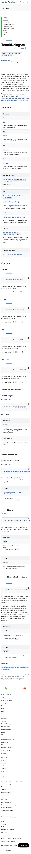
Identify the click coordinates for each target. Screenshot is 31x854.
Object (10, 55)
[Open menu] (2, 2)
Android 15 (4, 766)
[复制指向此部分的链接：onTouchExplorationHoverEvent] (3, 579)
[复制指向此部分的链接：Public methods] (18, 455)
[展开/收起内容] (9, 18)
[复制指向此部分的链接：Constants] (13, 263)
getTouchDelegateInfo (10, 202)
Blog (2, 711)
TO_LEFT (5, 149)
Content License (21, 676)
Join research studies (7, 810)
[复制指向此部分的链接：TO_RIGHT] (11, 360)
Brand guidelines (17, 838)
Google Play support (6, 807)
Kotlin (22, 48)
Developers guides (6, 786)
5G (2, 735)
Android (3, 697)
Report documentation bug (8, 805)
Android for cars (5, 750)
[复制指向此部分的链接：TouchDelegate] (15, 396)
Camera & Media (6, 729)
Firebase (3, 827)
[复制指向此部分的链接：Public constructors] (22, 390)
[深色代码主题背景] (28, 278)
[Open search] (20, 2)
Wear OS (3, 745)
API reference (7, 8)
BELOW (5, 136)
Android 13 (4, 771)
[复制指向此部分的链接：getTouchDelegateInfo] (21, 461)
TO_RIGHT (6, 163)
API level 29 (9, 464)
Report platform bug (6, 802)
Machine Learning (6, 724)
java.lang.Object (6, 60)
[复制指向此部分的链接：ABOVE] (9, 269)
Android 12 (4, 774)
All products (4, 832)
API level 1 (9, 40)
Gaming (3, 721)
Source (3, 705)
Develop (16, 14)
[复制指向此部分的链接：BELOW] (9, 299)
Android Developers (6, 14)
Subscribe (23, 845)
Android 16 (4, 763)
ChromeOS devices (6, 747)
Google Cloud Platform (7, 829)
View (24, 179)
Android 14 (4, 768)
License (9, 838)
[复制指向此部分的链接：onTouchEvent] (14, 510)
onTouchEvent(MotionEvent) (18, 100)
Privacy (3, 732)
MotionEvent (17, 217)
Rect (15, 179)
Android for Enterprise (7, 700)
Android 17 (4, 760)
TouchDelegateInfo (14, 205)
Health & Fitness (5, 726)
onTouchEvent (7, 217)
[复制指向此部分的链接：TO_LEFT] (10, 329)
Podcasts (3, 714)
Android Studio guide (7, 784)
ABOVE (5, 122)
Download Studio (6, 792)
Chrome (3, 824)
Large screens (5, 742)
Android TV (4, 753)
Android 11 (4, 777)
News (2, 708)
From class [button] (12, 254)
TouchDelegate (8, 179)
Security (3, 703)
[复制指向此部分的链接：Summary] (12, 108)
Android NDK (5, 795)
